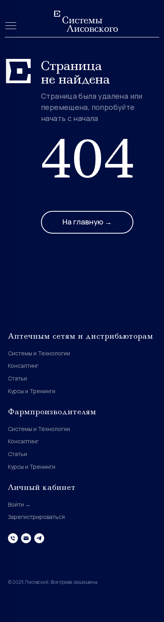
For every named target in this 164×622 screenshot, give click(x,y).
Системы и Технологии (39, 353)
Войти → (19, 504)
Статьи (17, 378)
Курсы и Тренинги (31, 391)
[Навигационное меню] (10, 26)
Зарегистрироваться (36, 517)
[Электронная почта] (26, 538)
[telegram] (39, 538)
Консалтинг (23, 365)
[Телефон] (13, 538)
